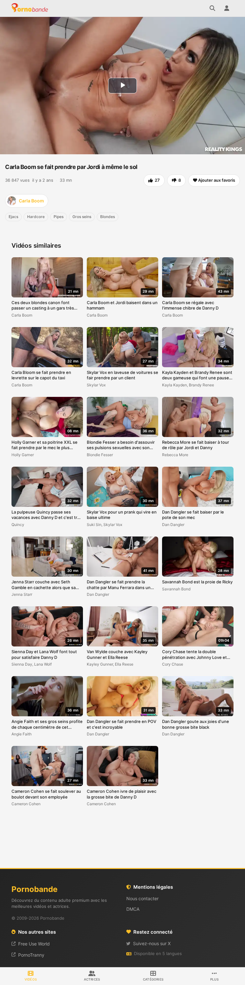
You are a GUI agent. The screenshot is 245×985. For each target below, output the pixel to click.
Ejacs (13, 216)
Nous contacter (142, 898)
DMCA (132, 909)
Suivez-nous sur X (152, 943)
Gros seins (81, 216)
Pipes (58, 216)
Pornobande (30, 8)
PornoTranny (31, 955)
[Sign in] (226, 8)
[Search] (212, 8)
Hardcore (36, 216)
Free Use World (34, 943)
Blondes (107, 216)
